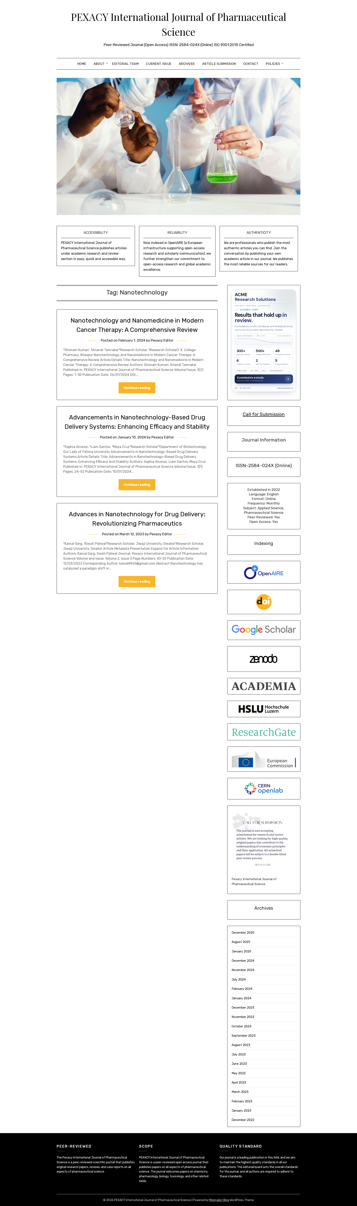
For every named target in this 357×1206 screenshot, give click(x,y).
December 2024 (243, 961)
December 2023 (243, 1007)
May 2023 (239, 1073)
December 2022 (243, 1120)
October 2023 (241, 1026)
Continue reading (137, 388)
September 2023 (244, 1035)
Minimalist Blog (219, 1200)
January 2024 (241, 998)
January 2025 (241, 951)
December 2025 (243, 932)
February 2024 (242, 989)
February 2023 (242, 1101)
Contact (250, 64)
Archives (187, 64)
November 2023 (243, 1017)
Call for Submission (264, 414)
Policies (273, 64)
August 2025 (241, 942)
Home (81, 64)
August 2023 (241, 1045)
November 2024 (243, 970)
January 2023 (241, 1110)
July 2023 (239, 1054)
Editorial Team (125, 64)
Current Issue (158, 64)
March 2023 (240, 1092)
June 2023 (239, 1064)
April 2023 (239, 1082)
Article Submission (219, 64)
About (99, 64)
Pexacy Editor (162, 340)
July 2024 (239, 979)
